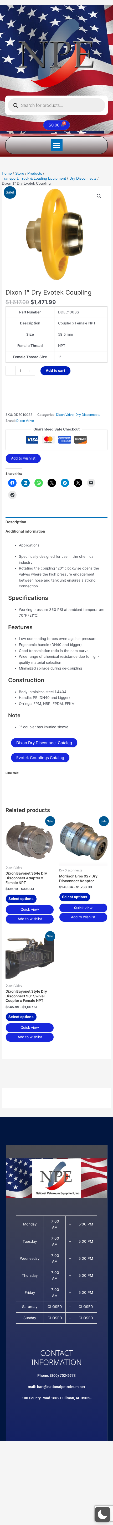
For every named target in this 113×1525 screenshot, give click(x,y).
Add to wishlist (23, 458)
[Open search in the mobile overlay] (56, 105)
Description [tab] (16, 522)
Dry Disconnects (87, 415)
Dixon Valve (65, 415)
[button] (57, 145)
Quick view (29, 909)
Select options (21, 899)
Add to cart (55, 370)
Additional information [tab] (25, 531)
